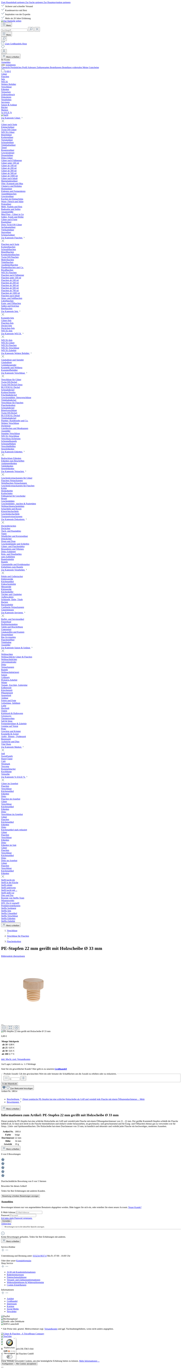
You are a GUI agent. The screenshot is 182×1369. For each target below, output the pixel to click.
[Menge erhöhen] (23, 1078)
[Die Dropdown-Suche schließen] (37, 29)
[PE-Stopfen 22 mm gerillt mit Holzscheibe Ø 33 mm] (33, 989)
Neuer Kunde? (134, 1207)
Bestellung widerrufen (72, 67)
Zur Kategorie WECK (11, 333)
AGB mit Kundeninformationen (21, 1272)
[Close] (2, 1024)
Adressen (32, 67)
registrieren (11, 65)
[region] (91, 995)
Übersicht (5, 67)
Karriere (10, 1306)
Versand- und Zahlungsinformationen (23, 1280)
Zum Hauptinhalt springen (13, 2)
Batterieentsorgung (15, 1274)
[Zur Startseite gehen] (11, 21)
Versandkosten (50, 1329)
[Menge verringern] (6, 1078)
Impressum (12, 1304)
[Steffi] (91, 115)
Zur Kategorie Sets (10, 311)
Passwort (5, 1215)
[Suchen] (31, 29)
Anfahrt (10, 1298)
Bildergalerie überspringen (13, 956)
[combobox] (14, 30)
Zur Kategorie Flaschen (12, 238)
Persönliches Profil (19, 67)
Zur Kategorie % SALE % (13, 777)
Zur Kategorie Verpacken (12, 471)
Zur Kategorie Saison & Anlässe (16, 647)
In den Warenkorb (9, 1084)
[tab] (76, 1099)
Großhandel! (61, 1069)
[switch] (9, 1356)
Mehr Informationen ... (89, 1361)
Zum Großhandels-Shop (16, 44)
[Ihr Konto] (4, 51)
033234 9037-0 (40, 1256)
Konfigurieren (7, 1364)
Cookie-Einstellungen (16, 1285)
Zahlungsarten (43, 67)
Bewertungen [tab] (13, 1102)
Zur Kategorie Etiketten (12, 451)
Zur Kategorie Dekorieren (13, 519)
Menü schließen (12, 57)
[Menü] (14, 1339)
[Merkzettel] (3, 48)
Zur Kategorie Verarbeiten (13, 570)
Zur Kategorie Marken (11, 747)
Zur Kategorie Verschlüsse (13, 373)
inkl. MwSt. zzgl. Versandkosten (15, 1059)
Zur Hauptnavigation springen (57, 2)
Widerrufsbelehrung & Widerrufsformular (25, 1282)
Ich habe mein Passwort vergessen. (16, 1218)
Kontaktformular (23, 1260)
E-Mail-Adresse (8, 1212)
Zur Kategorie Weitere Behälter (15, 353)
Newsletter (11, 1311)
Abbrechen (6, 1223)
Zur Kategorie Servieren (12, 612)
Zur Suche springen (34, 2)
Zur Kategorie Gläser (11, 118)
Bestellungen (56, 67)
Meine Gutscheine (91, 67)
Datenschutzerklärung (16, 1277)
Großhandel (12, 1301)
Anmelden (6, 62)
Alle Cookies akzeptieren (26, 1364)
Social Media (13, 1309)
